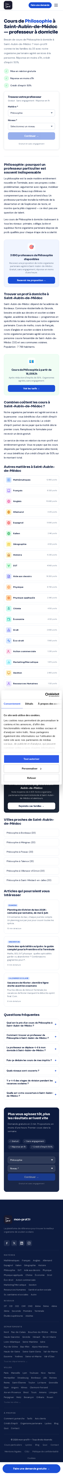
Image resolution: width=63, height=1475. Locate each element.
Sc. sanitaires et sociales (16, 1294)
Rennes (53, 1377)
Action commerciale (26, 1280)
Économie (40, 1275)
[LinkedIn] (22, 1243)
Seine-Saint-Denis (32, 1351)
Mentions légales (13, 1451)
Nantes (51, 1373)
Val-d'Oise (49, 1356)
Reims (7, 1382)
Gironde (26, 1337)
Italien (18, 1265)
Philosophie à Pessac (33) (20, 851)
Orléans (40, 1397)
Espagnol (8, 1265)
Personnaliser (29, 768)
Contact (15, 1428)
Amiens (42, 1392)
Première (27, 1311)
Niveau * (12, 120)
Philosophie (9, 1270)
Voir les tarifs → (31, 388)
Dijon (6, 1387)
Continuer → (31, 136)
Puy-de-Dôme (11, 1346)
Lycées (48, 1423)
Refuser (31, 778)
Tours (34, 1392)
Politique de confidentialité (45, 1451)
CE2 (17, 1306)
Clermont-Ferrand (39, 1387)
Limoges (53, 1392)
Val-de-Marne (50, 1351)
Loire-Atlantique (12, 1341)
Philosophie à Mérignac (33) (21, 842)
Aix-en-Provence (12, 1392)
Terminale (39, 1311)
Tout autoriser (31, 759)
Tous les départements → (16, 1361)
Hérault (36, 1337)
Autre (33, 1294)
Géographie (30, 1265)
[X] (14, 1243)
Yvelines (19, 1356)
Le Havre (41, 1382)
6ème (38, 1306)
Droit (49, 1275)
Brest (26, 1392)
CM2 (30, 1306)
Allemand (47, 1260)
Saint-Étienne (19, 1382)
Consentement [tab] (12, 703)
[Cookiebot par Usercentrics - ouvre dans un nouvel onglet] (45, 695)
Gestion (33, 1284)
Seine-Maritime (30, 1341)
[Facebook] (7, 1243)
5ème (46, 1306)
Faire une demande (40, 5)
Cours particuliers (13, 1444)
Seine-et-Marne (33, 1356)
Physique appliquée (13, 1275)
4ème (54, 1306)
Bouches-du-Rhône (38, 1332)
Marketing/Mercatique (15, 1284)
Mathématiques (11, 1260)
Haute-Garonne (12, 1337)
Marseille (15, 1373)
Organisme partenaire (31, 1423)
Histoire (42, 1265)
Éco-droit (8, 1280)
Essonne (8, 1356)
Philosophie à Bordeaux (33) (21, 832)
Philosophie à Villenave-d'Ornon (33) (26, 870)
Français (26, 1260)
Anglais (36, 1260)
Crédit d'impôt (11, 1423)
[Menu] (56, 5)
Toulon (31, 1382)
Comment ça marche (14, 1418)
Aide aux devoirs (32, 1270)
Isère (42, 1341)
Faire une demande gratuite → (31, 1468)
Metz (18, 1397)
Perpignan (9, 1397)
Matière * (13, 106)
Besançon (29, 1397)
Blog (56, 1423)
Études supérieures (13, 1315)
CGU (27, 1451)
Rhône (54, 1332)
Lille (45, 1377)
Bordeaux (36, 1377)
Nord (6, 1332)
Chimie (29, 1275)
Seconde (16, 1311)
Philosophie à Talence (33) (20, 861)
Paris (6, 1373)
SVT (19, 1270)
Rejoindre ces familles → (31, 806)
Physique (47, 1270)
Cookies (31, 1458)
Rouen (50, 1397)
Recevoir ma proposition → (31, 280)
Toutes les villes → (12, 1402)
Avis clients (40, 1418)
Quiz (6, 1428)
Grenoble (53, 1382)
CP (5, 1306)
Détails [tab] (29, 703)
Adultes (29, 1315)
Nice (43, 1373)
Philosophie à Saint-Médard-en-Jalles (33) (29, 880)
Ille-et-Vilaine (49, 1337)
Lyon (25, 1373)
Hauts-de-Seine (12, 1351)
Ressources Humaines (15, 1289)
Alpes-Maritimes (40, 1346)
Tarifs (29, 1418)
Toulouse (34, 1373)
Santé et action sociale (39, 1289)
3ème (6, 1311)
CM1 (23, 1306)
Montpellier (9, 1377)
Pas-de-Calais (18, 1332)
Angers (14, 1387)
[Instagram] (29, 1243)
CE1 (11, 1306)
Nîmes (24, 1387)
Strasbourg (23, 1377)
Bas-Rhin (24, 1346)
